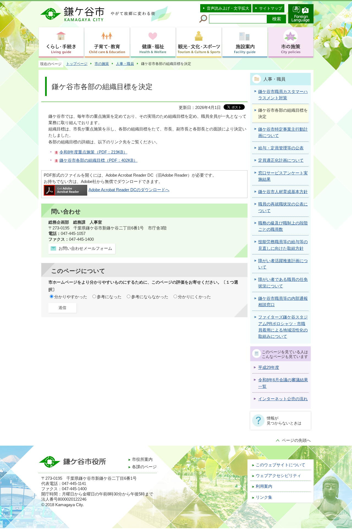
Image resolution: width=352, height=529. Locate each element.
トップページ (76, 64)
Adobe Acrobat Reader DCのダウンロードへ (129, 190)
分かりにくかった (194, 297)
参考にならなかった (149, 297)
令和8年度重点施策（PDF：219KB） (93, 152)
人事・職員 (125, 64)
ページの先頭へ (296, 440)
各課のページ (144, 467)
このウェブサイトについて (280, 465)
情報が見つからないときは (284, 420)
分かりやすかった (70, 297)
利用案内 (264, 486)
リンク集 (264, 497)
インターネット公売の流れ (283, 399)
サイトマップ (270, 8)
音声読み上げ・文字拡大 (228, 8)
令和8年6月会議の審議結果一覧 (283, 383)
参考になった (109, 297)
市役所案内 (142, 459)
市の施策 (102, 64)
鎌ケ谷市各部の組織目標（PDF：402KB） (98, 160)
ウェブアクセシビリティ (278, 475)
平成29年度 (268, 367)
